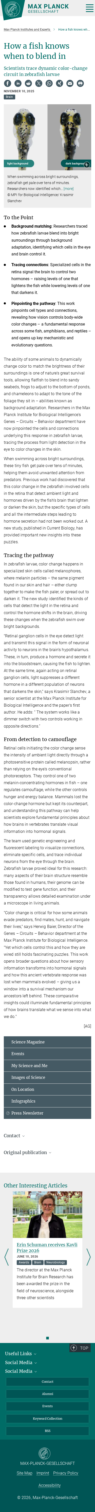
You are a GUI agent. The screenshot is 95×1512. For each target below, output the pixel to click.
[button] (87, 165)
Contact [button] (12, 1135)
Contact (47, 1382)
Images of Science (28, 1077)
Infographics (23, 1101)
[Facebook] (7, 83)
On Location (22, 1089)
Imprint (42, 1473)
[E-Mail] (70, 83)
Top (84, 1348)
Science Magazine (28, 1042)
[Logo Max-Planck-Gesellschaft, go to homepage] (40, 10)
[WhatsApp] (49, 83)
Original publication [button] (26, 1152)
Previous (6, 1257)
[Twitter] (39, 83)
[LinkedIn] (18, 83)
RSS (47, 1431)
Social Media (19, 1362)
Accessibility (50, 1485)
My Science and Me (29, 1065)
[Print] (80, 83)
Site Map (24, 1473)
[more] (68, 189)
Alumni (47, 1394)
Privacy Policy (65, 1473)
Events (17, 1053)
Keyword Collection (47, 1418)
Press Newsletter (27, 1113)
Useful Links (19, 1353)
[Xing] (59, 83)
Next (88, 1257)
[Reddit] (28, 83)
